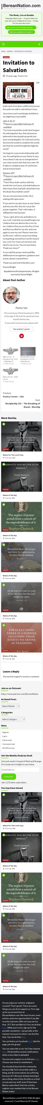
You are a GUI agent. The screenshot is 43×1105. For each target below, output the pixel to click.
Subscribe (8, 776)
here (4, 1027)
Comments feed (8, 744)
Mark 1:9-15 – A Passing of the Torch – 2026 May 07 (10, 359)
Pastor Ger (23, 76)
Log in (4, 736)
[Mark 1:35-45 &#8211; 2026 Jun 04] (10, 371)
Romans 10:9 (8, 173)
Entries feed (7, 740)
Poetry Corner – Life (13, 395)
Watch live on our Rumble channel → (20, 27)
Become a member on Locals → (21, 32)
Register (5, 732)
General (6, 57)
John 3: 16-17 (9, 121)
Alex (13, 458)
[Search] (39, 44)
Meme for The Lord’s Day (13, 455)
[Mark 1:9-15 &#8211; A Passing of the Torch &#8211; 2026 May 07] (10, 351)
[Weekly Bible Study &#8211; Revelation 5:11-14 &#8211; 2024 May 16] (28, 351)
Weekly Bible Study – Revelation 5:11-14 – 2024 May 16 (28, 359)
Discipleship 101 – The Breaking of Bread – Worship (22, 403)
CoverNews (20, 1101)
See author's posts (21, 329)
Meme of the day (10, 495)
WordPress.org (8, 748)
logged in (18, 676)
